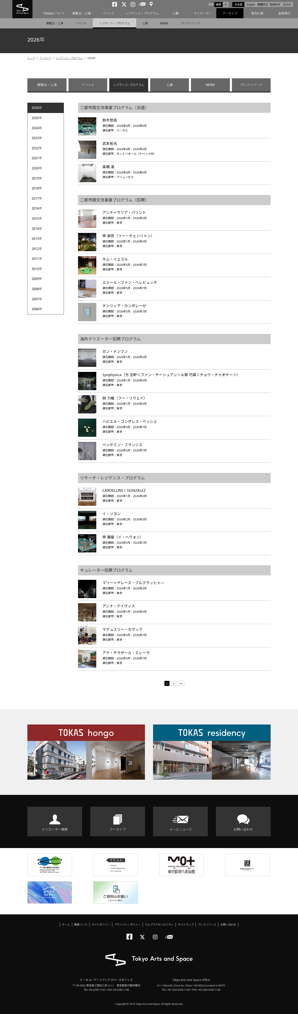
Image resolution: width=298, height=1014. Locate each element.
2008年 (37, 289)
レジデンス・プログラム (142, 13)
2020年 (37, 168)
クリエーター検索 (55, 829)
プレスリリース (190, 23)
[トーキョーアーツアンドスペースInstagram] (156, 933)
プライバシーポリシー (127, 924)
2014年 (37, 228)
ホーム (66, 924)
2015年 (37, 218)
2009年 (37, 279)
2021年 (37, 158)
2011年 (37, 258)
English (250, 4)
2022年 (37, 148)
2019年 (37, 178)
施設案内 (284, 13)
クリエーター (203, 13)
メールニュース (180, 829)
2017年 (37, 198)
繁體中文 (262, 4)
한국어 (287, 4)
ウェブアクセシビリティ (159, 924)
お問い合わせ (243, 829)
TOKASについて (54, 13)
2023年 (37, 138)
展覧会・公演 (81, 13)
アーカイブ (229, 13)
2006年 (37, 309)
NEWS (164, 23)
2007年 (37, 299)
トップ (31, 58)
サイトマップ (186, 924)
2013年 (37, 238)
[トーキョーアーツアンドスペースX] (143, 933)
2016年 (37, 208)
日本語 (238, 4)
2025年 (37, 118)
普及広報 (257, 13)
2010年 (37, 269)
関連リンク (80, 924)
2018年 (37, 188)
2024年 (37, 128)
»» (181, 683)
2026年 (37, 107)
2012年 (37, 249)
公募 (176, 13)
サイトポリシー (101, 924)
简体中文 (275, 4)
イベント (109, 13)
